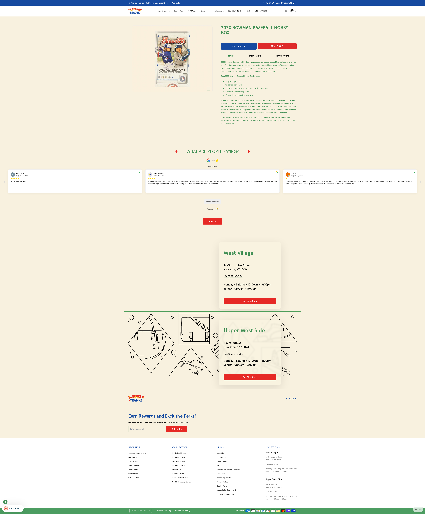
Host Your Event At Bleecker (228, 470)
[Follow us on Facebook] (263, 3)
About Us (220, 453)
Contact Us (221, 457)
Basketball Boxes (179, 453)
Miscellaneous (217, 11)
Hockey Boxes (178, 474)
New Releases (163, 11)
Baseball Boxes (178, 457)
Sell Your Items (134, 478)
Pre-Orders (132, 461)
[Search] (296, 11)
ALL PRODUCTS (261, 11)
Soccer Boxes (177, 470)
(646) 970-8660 (233, 353)
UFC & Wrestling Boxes (181, 482)
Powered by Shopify (182, 511)
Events (203, 11)
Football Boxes (178, 461)
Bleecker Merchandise (137, 453)
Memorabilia (133, 470)
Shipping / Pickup (282, 56)
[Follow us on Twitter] (267, 3)
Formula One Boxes (180, 478)
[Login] (286, 11)
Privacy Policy (222, 482)
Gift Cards (132, 457)
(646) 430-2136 (272, 464)
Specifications (255, 56)
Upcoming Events (224, 478)
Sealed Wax (133, 474)
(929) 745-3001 (271, 492)
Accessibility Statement (226, 490)
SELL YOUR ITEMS (234, 11)
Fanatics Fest (222, 461)
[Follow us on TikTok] (273, 3)
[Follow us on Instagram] (270, 3)
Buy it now (277, 46)
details (231, 56)
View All (212, 221)
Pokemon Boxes (178, 465)
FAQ (248, 11)
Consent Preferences (225, 494)
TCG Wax (191, 11)
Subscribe (221, 474)
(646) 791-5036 (233, 276)
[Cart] (291, 11)
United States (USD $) (285, 3)
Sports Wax (178, 11)
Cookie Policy (222, 486)
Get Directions (250, 301)
